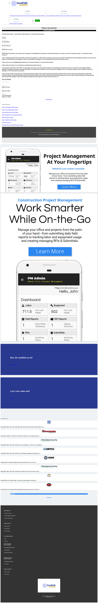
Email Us (21, 23)
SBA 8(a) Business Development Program (12, 115)
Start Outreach (13, 15)
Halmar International (49, 28)
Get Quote (25, 15)
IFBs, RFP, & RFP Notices (8, 552)
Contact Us (6, 541)
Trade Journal (78, 15)
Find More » (12, 493)
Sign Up (37, 20)
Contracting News (58, 15)
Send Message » (49, 99)
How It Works (31, 15)
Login (33, 20)
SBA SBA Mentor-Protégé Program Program (12, 125)
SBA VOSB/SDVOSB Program (9, 120)
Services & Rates (19, 15)
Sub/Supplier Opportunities (8, 561)
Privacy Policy (6, 574)
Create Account (6, 528)
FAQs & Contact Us (14, 23)
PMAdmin (43, 15)
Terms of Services (7, 571)
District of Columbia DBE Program (10, 110)
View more (12, 398)
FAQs (5, 538)
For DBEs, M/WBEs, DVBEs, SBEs (9, 515)
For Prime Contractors (8, 513)
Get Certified (72, 15)
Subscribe (49, 497)
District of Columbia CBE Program (10, 107)
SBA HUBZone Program (7, 117)
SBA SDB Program (6, 122)
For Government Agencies (8, 518)
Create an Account (14, 364)
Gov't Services (37, 15)
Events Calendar (66, 15)
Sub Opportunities (50, 15)
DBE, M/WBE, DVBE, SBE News (9, 547)
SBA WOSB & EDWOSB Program (10, 112)
